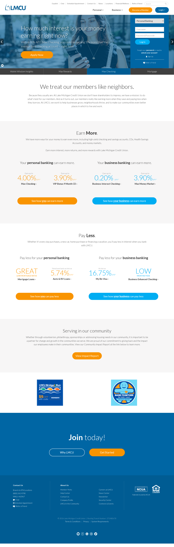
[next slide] (172, 42)
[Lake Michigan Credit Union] (16, 7)
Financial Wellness (122, 3)
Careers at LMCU (106, 490)
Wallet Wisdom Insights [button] (21, 71)
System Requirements (100, 521)
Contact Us (91, 3)
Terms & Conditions (72, 521)
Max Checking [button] (109, 71)
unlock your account (149, 53)
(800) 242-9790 (19, 493)
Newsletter (103, 497)
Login (161, 10)
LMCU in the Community (69, 504)
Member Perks (66, 490)
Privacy (86, 521)
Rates (100, 3)
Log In (142, 42)
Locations (109, 3)
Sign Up (150, 56)
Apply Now (36, 54)
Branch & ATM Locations (22, 490)
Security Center (105, 500)
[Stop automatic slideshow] (2, 65)
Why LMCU (67, 452)
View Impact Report (87, 355)
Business (116, 10)
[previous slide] (2, 42)
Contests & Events (106, 504)
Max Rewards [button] (65, 71)
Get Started (107, 452)
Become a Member (140, 10)
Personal (97, 10)
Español (55, 3)
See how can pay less (44, 296)
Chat (62, 3)
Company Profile (66, 500)
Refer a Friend (137, 3)
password (150, 50)
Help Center (65, 493)
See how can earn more (47, 200)
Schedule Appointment (75, 3)
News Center (104, 493)
